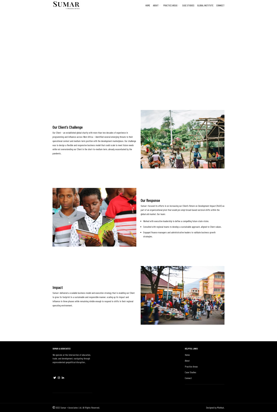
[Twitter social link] (55, 378)
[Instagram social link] (59, 378)
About (187, 360)
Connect (188, 378)
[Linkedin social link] (63, 378)
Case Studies (58, 71)
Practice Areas (191, 366)
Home (187, 354)
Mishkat (220, 407)
